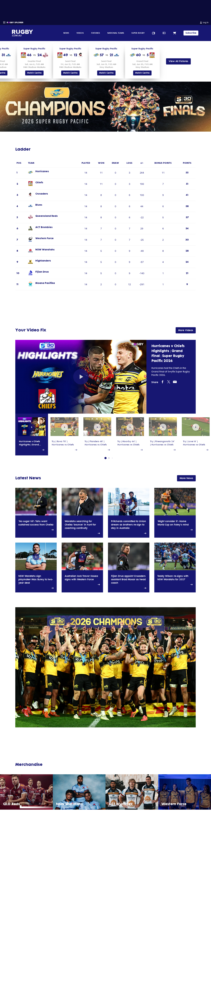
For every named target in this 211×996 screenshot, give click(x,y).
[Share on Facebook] (162, 382)
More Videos (185, 330)
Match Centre (34, 73)
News (66, 33)
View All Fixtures (178, 61)
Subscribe (191, 33)
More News (186, 478)
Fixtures (95, 33)
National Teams (115, 33)
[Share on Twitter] (169, 382)
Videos (80, 33)
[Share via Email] (175, 382)
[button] (105, 458)
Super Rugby (138, 33)
